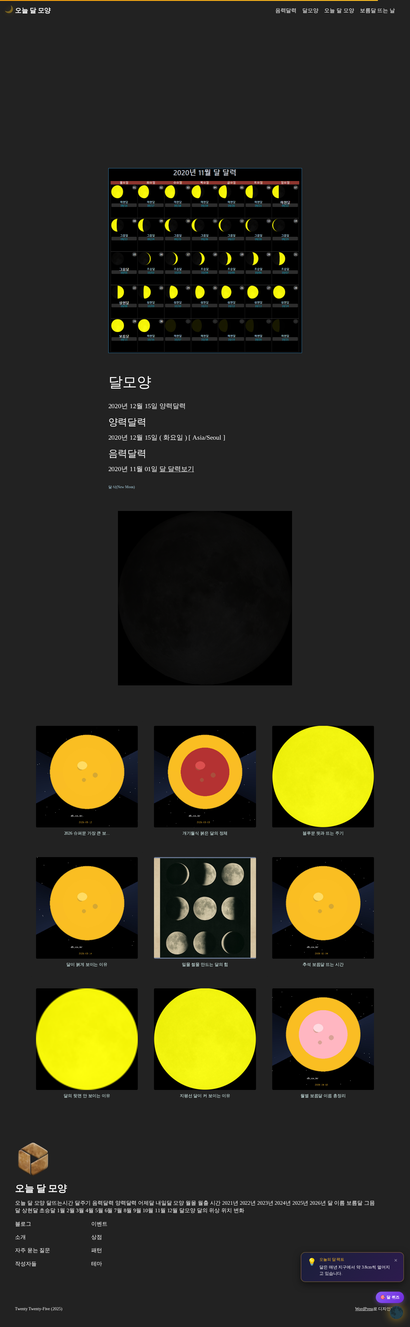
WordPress (364, 1309)
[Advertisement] (205, 84)
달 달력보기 (176, 469)
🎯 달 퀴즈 (389, 1297)
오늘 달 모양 (33, 10)
